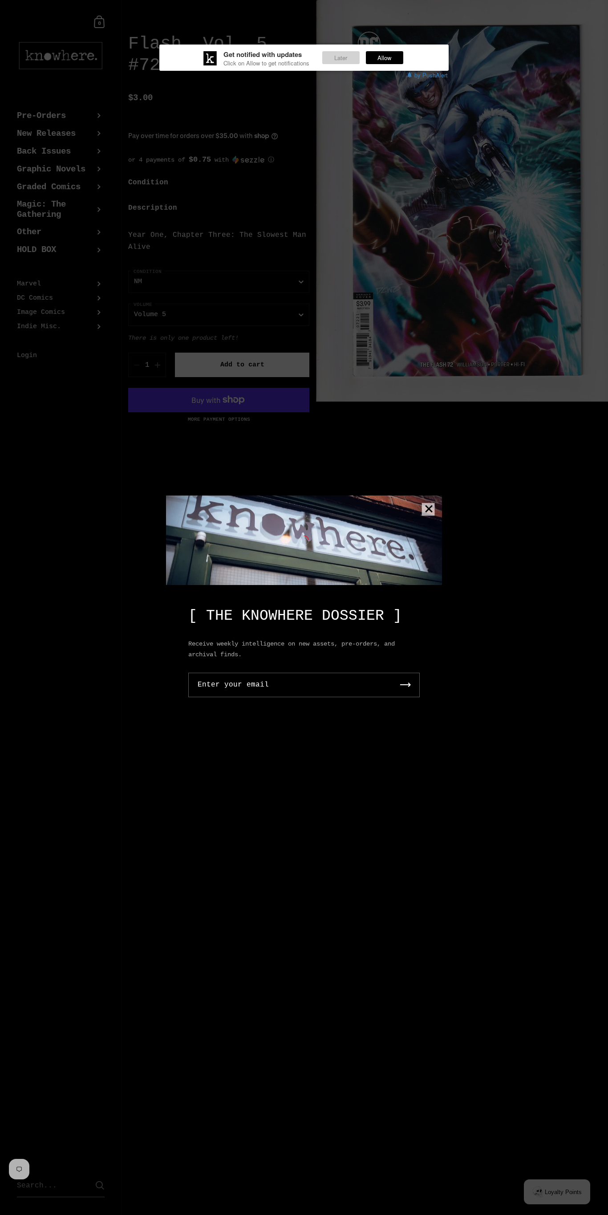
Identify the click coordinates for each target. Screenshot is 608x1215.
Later (340, 57)
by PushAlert (431, 75)
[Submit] (405, 685)
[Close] (428, 510)
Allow (384, 57)
